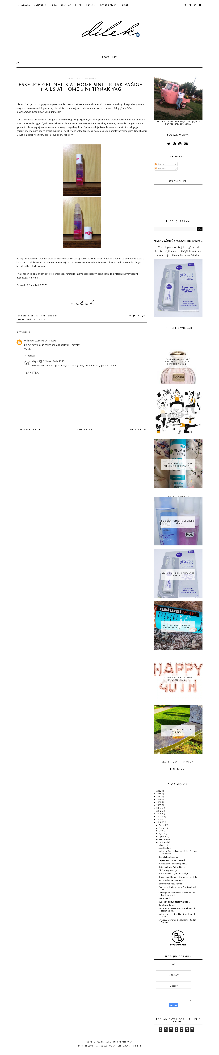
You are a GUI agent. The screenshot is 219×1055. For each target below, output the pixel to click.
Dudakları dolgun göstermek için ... (174, 901)
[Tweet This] (135, 316)
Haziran (162, 842)
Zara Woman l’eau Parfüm (170, 883)
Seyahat (66, 5)
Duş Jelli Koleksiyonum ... (170, 857)
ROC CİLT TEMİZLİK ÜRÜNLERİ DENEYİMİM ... (178, 522)
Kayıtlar (160, 164)
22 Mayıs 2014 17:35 (45, 340)
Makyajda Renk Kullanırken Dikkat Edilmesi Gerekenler (178, 852)
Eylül (161, 833)
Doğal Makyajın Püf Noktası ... (172, 867)
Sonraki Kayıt (30, 429)
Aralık (161, 825)
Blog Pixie (94, 1046)
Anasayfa (24, 5)
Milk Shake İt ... (165, 898)
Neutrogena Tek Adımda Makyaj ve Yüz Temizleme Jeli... (177, 893)
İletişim (91, 5)
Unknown (29, 340)
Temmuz (163, 839)
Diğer (126, 5)
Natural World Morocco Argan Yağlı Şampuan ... (178, 626)
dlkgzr (35, 361)
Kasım (162, 828)
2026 (158, 790)
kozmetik (39, 319)
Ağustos (163, 836)
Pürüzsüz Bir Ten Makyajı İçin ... (173, 863)
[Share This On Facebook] (130, 316)
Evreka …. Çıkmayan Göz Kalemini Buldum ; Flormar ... (178, 921)
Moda (53, 5)
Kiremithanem (125, 1042)
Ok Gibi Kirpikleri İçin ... (169, 870)
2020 (158, 805)
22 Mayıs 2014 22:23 (53, 361)
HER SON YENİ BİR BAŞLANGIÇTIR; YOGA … (178, 412)
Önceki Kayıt (138, 429)
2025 (158, 793)
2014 (158, 822)
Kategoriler (108, 5)
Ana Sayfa (84, 429)
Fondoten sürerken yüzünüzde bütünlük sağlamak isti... (177, 909)
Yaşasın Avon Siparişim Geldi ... (173, 860)
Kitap (78, 5)
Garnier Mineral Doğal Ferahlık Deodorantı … (178, 464)
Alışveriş (40, 5)
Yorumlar (161, 168)
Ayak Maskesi (165, 848)
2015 (158, 819)
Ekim (161, 830)
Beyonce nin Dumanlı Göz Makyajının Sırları (178, 877)
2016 (158, 816)
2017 (158, 813)
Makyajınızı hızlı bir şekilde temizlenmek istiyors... (177, 915)
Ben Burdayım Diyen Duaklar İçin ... (174, 873)
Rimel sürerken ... (167, 905)
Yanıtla (27, 349)
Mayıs (162, 845)
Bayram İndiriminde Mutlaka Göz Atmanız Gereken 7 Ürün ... (178, 361)
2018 (158, 811)
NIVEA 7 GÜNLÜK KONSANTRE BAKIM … (178, 241)
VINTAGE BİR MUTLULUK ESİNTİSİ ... (178, 730)
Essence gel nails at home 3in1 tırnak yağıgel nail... (179, 888)
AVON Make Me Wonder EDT (172, 880)
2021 (158, 802)
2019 (158, 808)
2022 (158, 799)
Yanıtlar (31, 355)
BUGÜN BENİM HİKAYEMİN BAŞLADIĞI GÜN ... (178, 678)
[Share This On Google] (143, 316)
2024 (158, 796)
